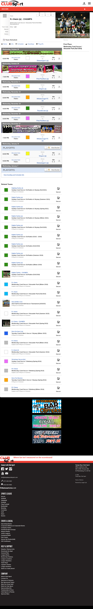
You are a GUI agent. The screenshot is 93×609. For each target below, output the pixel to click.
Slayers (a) (42, 89)
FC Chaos (15, 369)
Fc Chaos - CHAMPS (18, 321)
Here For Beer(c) (17, 378)
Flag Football (5, 504)
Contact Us (4, 578)
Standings (31, 44)
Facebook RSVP (6, 535)
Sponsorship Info (6, 588)
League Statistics (6, 560)
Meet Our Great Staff (7, 584)
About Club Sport (6, 576)
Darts (2, 514)
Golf (2, 512)
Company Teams (6, 527)
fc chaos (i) (15, 350)
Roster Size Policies (7, 557)
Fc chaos (14, 282)
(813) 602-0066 (7, 484)
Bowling (3, 508)
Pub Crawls (4, 537)
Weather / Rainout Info (8, 549)
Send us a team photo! (8, 568)
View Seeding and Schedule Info (14, 175)
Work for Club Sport (7, 586)
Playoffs (41, 44)
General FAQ (5, 553)
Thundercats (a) (42, 111)
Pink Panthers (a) (43, 79)
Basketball (4, 506)
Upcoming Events (6, 523)
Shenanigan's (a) (42, 60)
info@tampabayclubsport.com (9, 477)
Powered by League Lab (81, 482)
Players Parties (5, 531)
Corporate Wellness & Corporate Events (13, 525)
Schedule (20, 44)
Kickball (3, 502)
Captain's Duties (6, 564)
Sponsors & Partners (7, 580)
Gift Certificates (6, 541)
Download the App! (7, 551)
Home (5, 44)
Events (3, 515)
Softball (3, 498)
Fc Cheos (15, 341)
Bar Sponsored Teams (7, 582)
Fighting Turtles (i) (17, 188)
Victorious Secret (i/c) (19, 359)
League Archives (6, 566)
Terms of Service (79, 480)
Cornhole (4, 510)
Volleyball (4, 500)
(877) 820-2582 (7, 481)
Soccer (5, 9)
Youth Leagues (5, 533)
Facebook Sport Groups (8, 529)
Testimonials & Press (7, 590)
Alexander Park (16, 57)
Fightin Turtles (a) (17, 197)
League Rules (5, 555)
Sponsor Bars (5, 594)
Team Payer (4, 562)
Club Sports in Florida (7, 592)
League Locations (6, 559)
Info (12, 44)
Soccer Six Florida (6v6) (8, 539)
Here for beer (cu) (17, 331)
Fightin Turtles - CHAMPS (20, 272)
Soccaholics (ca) (17, 302)
